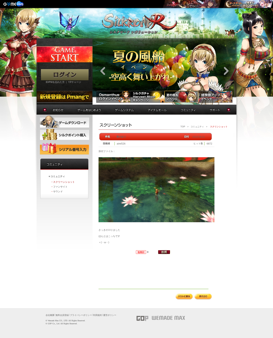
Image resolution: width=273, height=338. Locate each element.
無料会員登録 (62, 315)
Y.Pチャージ (74, 82)
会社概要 (50, 315)
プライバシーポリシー (81, 315)
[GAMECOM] (14, 4)
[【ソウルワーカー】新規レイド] (192, 4)
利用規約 (97, 315)
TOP (182, 126)
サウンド (58, 191)
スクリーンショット (64, 182)
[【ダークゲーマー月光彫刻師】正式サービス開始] (248, 4)
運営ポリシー (109, 315)
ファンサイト (60, 186)
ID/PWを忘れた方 (55, 82)
